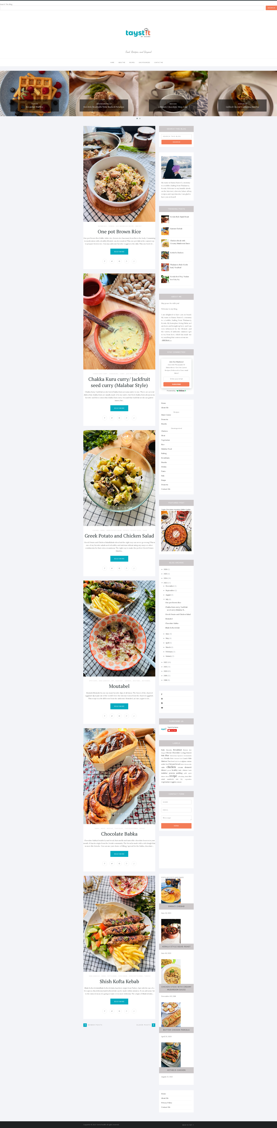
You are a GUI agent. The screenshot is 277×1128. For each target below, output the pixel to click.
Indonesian (173, 755)
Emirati (189, 753)
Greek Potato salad (114, 530)
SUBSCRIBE (176, 384)
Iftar (167, 755)
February (169, 652)
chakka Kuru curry (100, 374)
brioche (110, 828)
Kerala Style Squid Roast (179, 217)
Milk (190, 758)
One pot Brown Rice (119, 231)
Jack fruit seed (132, 374)
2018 (165, 680)
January (169, 656)
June (167, 634)
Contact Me (158, 62)
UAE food (178, 761)
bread (103, 828)
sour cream (242, 104)
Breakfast (177, 750)
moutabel (136, 681)
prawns (172, 773)
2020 (165, 671)
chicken (96, 530)
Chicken (164, 431)
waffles (34, 104)
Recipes (131, 62)
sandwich (170, 779)
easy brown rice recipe (125, 226)
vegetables (188, 779)
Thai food (170, 761)
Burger (163, 753)
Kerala (166, 758)
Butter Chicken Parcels (176, 1030)
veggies (173, 782)
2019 (165, 676)
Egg (184, 753)
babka (97, 828)
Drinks (163, 467)
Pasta (163, 471)
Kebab (103, 976)
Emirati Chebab (176, 229)
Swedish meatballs (104, 104)
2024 (165, 578)
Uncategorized (144, 62)
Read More (119, 252)
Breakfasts (165, 458)
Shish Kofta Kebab (119, 981)
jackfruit (143, 374)
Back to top (187, 1125)
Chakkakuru (113, 374)
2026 (165, 569)
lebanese (128, 681)
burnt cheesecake (186, 764)
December (170, 586)
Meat (163, 435)
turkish (147, 976)
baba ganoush (104, 681)
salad (145, 530)
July (167, 599)
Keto (172, 758)
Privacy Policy (166, 1103)
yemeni (178, 782)
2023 (165, 583)
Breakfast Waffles (34, 107)
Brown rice (102, 226)
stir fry (179, 779)
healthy (175, 770)
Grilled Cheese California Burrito (242, 107)
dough (142, 828)
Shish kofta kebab (136, 976)
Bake (163, 750)
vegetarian (165, 782)
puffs (185, 773)
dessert (188, 767)
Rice (163, 444)
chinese (111, 226)
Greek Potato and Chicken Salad (119, 535)
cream (180, 767)
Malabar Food (166, 449)
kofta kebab (112, 976)
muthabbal (146, 681)
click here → (167, 340)
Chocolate (119, 828)
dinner (164, 770)
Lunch (185, 758)
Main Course (166, 415)
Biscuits (169, 750)
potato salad (136, 530)
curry (122, 374)
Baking (164, 453)
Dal (181, 753)
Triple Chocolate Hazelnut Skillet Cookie (176, 509)
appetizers (93, 681)
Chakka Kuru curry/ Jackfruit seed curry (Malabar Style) (119, 382)
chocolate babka (131, 828)
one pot (138, 226)
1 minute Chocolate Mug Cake (173, 107)
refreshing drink (183, 776)
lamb (190, 770)
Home (112, 62)
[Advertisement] (174, 851)
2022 (165, 662)
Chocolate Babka (119, 833)
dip (112, 681)
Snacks (164, 424)
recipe (173, 776)
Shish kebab (122, 976)
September (170, 590)
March (168, 647)
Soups (163, 480)
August (168, 595)
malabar (164, 773)
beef (167, 764)
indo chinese (183, 770)
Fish (162, 476)
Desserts (164, 419)
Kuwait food (178, 758)
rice (190, 776)
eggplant (119, 681)
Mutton (164, 761)
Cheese (169, 753)
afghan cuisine (186, 761)
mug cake (173, 104)
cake (163, 767)
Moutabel (119, 686)
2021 (165, 667)
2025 (165, 574)
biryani (172, 764)
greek (102, 530)
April (167, 643)
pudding (179, 773)
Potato (126, 530)
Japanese (180, 755)
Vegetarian (165, 440)
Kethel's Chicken (176, 253)
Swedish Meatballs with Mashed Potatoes (104, 107)
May (167, 638)
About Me (121, 62)
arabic (163, 764)
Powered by (171, 391)
